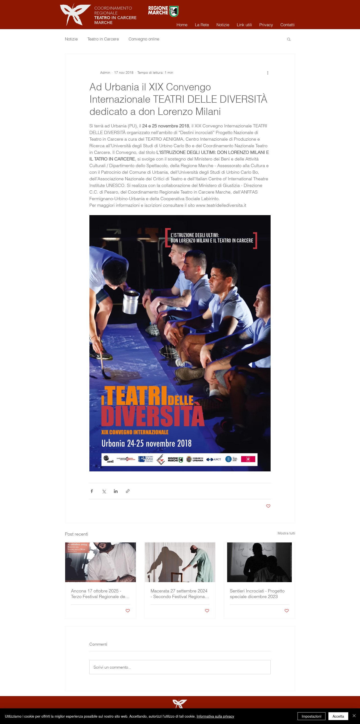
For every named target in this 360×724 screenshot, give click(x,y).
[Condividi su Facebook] (91, 491)
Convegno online (144, 38)
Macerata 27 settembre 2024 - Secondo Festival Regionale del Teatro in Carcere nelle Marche (179, 593)
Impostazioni (311, 716)
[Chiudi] (354, 716)
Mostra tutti (286, 533)
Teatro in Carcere (103, 38)
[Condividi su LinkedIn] (115, 491)
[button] (289, 39)
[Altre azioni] (268, 72)
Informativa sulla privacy (215, 716)
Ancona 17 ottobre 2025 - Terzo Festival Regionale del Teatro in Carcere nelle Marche (98, 593)
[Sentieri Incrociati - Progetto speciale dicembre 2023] (259, 562)
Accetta (338, 716)
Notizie (71, 38)
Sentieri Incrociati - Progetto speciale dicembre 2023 (257, 593)
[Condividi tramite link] (127, 491)
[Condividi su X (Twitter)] (103, 491)
